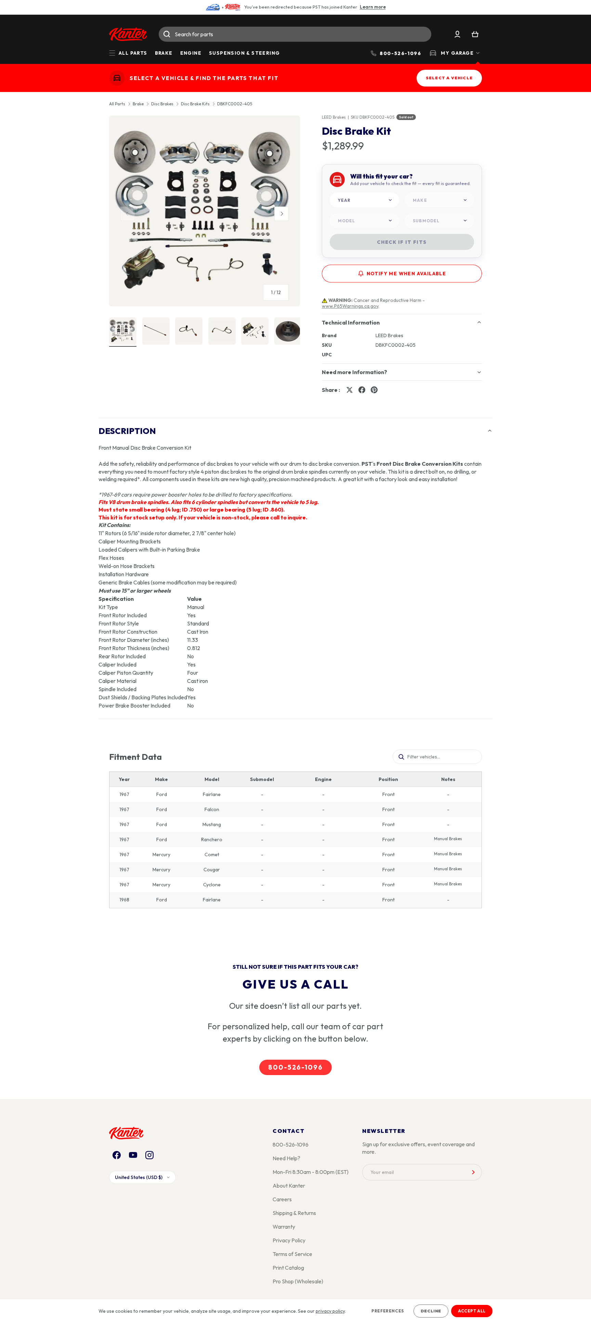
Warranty (284, 1226)
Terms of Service (292, 1254)
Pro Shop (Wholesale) (298, 1281)
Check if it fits (401, 242)
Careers (282, 1199)
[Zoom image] (204, 211)
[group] (204, 214)
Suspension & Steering (244, 53)
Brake (164, 53)
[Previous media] (127, 214)
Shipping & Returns (294, 1212)
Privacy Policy (289, 1240)
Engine (190, 53)
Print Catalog (288, 1267)
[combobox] (295, 34)
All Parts (117, 104)
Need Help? (286, 1158)
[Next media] (281, 214)
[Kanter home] (116, 78)
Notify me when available (406, 273)
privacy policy (330, 1311)
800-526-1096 (295, 1067)
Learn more (373, 7)
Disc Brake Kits (195, 104)
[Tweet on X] (349, 390)
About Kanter (289, 1185)
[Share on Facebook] (362, 390)
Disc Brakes (162, 104)
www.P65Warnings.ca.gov (350, 306)
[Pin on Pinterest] (374, 390)
